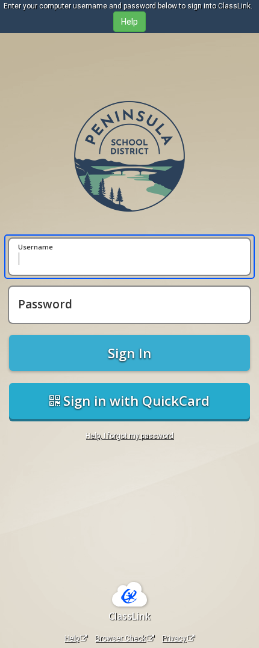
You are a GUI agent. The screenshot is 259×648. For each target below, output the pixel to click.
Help (71, 638)
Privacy (174, 638)
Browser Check (120, 638)
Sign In (129, 353)
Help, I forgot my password (129, 436)
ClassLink (129, 616)
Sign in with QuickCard (135, 400)
